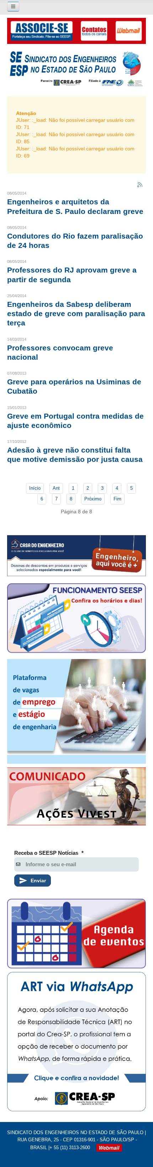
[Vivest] (76, 797)
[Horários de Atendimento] (76, 619)
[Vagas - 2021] (76, 711)
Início (35, 488)
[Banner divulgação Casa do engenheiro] (76, 555)
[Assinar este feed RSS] (140, 185)
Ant (56, 488)
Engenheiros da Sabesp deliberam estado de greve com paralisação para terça (76, 313)
